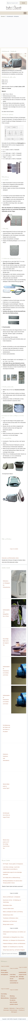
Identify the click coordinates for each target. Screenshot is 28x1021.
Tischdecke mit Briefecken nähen (10, 918)
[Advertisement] (14, 33)
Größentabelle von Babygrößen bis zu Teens (13, 937)
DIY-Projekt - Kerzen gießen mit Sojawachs (13, 864)
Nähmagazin (14, 1012)
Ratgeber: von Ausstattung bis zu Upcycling (13, 946)
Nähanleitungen (14, 1010)
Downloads (6, 1010)
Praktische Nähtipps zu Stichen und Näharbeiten (14, 943)
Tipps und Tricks (20, 1008)
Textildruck (21, 1010)
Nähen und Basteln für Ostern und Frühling (13, 911)
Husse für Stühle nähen (8, 908)
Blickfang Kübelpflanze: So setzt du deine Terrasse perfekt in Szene (14, 1000)
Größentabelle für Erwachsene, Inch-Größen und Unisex (6, 671)
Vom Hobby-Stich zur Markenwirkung (11, 877)
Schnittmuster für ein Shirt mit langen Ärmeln (6, 815)
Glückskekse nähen (7, 905)
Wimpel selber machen (8, 924)
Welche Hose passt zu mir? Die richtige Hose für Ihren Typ (6, 844)
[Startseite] (13, 7)
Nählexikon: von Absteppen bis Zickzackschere (14, 940)
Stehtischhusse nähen (8, 915)
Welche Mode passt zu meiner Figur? (6, 786)
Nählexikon (12, 1008)
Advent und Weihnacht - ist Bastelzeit (11, 897)
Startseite (3, 16)
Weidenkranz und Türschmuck (10, 921)
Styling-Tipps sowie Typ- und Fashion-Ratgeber (14, 950)
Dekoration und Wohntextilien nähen (10, 558)
